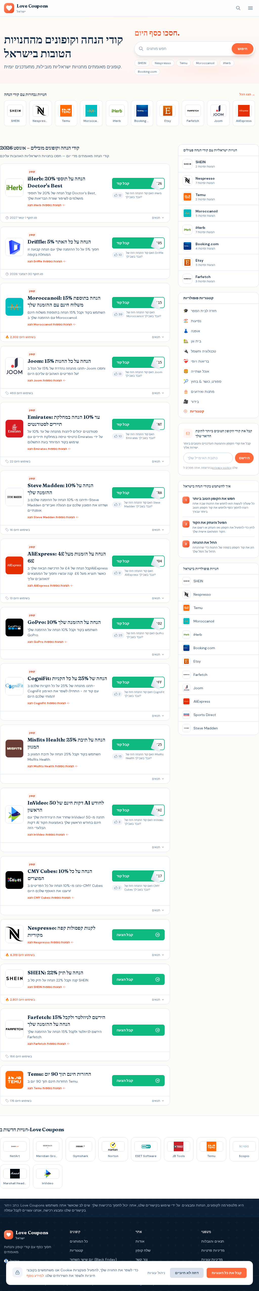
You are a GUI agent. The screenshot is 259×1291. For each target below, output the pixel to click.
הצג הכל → (247, 94)
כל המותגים (79, 1241)
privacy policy (221, 468)
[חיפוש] (238, 8)
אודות (140, 1241)
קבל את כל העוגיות (227, 1273)
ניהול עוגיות (156, 1273)
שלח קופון (143, 1250)
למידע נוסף (35, 1275)
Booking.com (147, 72)
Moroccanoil (205, 63)
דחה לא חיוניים (187, 1273)
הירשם (244, 458)
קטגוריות (76, 1250)
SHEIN (142, 63)
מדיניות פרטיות (213, 1250)
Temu (183, 63)
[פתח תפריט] (250, 8)
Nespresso (163, 63)
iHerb (227, 63)
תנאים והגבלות (212, 1241)
